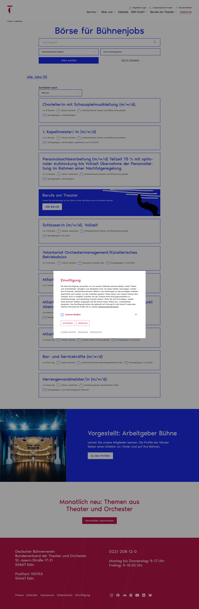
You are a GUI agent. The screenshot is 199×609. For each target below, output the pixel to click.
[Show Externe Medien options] (136, 314)
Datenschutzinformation (108, 307)
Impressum (83, 332)
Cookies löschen (68, 332)
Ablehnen (83, 323)
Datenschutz (96, 332)
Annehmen (68, 323)
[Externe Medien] (62, 314)
